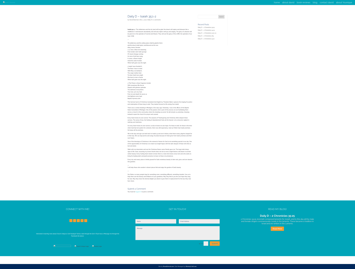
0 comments (157, 20)
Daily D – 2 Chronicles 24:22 (206, 39)
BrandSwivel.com (168, 266)
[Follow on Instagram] (82, 220)
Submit (215, 243)
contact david (327, 3)
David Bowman (134, 20)
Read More (277, 229)
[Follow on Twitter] (74, 220)
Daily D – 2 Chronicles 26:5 (206, 36)
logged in (138, 191)
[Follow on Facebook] (70, 220)
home (277, 3)
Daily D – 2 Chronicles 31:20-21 (207, 33)
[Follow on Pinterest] (85, 220)
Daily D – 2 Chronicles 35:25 (206, 27)
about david (288, 3)
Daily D (150, 20)
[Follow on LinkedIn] (78, 220)
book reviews (303, 3)
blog (315, 3)
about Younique (344, 3)
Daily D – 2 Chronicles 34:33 (206, 30)
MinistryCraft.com (191, 266)
